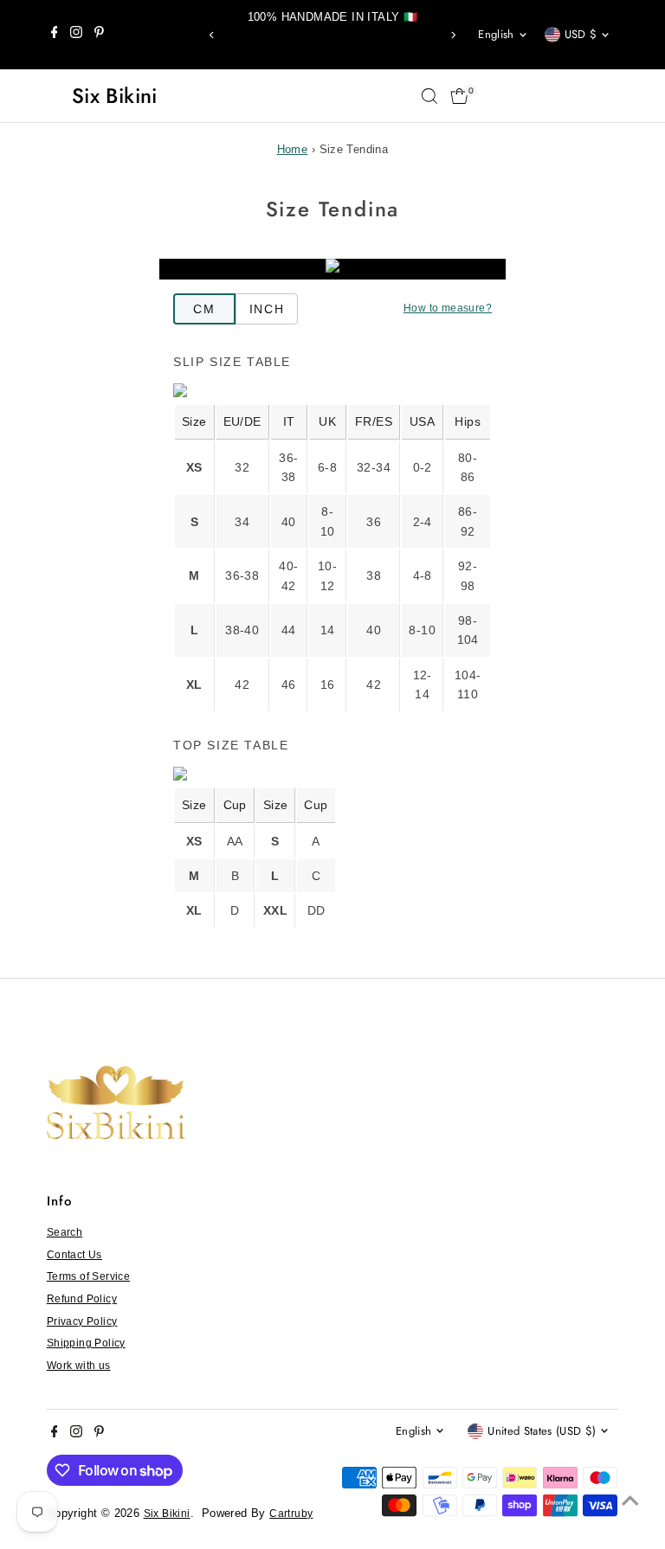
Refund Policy (82, 1299)
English (495, 34)
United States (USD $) (541, 1431)
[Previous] (212, 35)
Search (64, 1232)
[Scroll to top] (630, 1501)
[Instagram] (76, 34)
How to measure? (448, 308)
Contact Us (74, 1255)
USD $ (581, 34)
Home (292, 149)
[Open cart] (459, 96)
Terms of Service (88, 1276)
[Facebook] (54, 34)
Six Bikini (115, 96)
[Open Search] (429, 96)
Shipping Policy (86, 1343)
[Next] (452, 35)
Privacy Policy (82, 1321)
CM (204, 309)
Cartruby (291, 1513)
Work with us (79, 1365)
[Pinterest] (99, 34)
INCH (266, 309)
